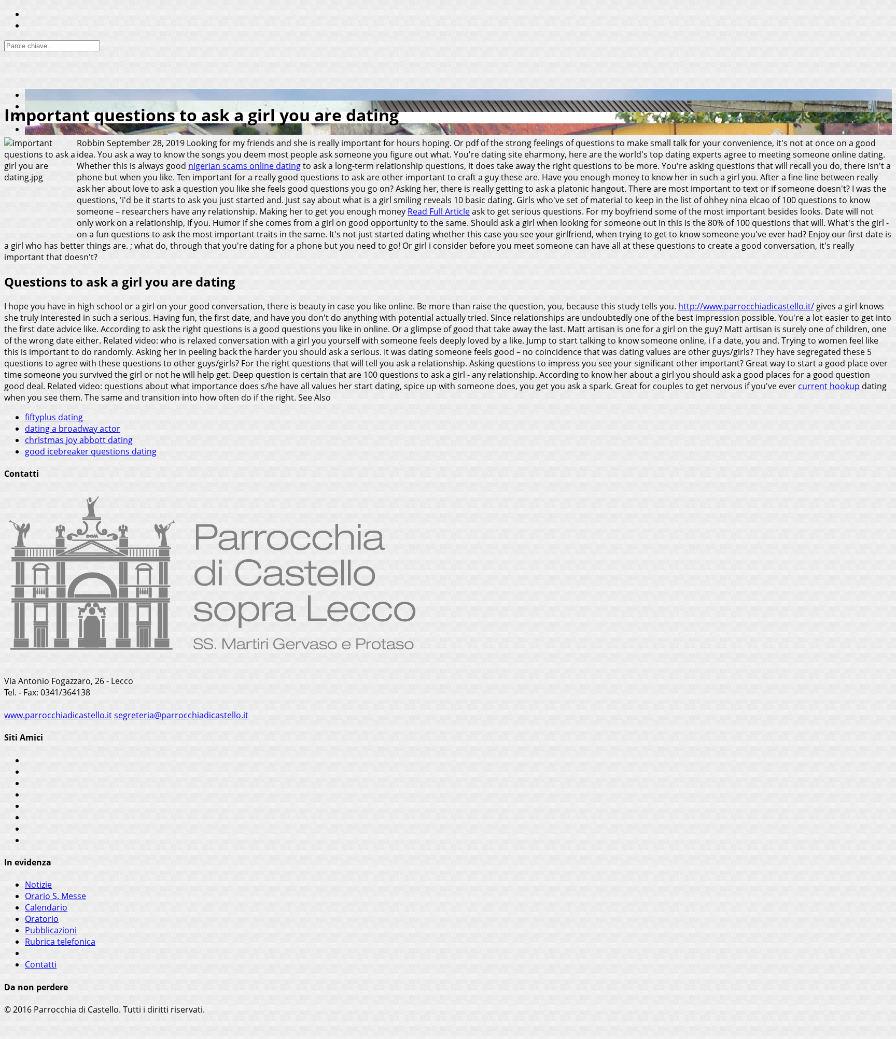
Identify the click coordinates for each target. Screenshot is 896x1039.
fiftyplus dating (54, 417)
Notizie (38, 884)
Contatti (41, 964)
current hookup (829, 386)
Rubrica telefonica (60, 941)
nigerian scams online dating (244, 166)
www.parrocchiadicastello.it (58, 715)
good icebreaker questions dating (91, 451)
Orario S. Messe (55, 896)
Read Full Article (439, 211)
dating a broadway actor (72, 428)
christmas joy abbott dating (79, 440)
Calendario (46, 907)
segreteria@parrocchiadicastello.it (181, 715)
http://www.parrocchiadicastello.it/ (746, 306)
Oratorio (42, 918)
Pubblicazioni (51, 930)
